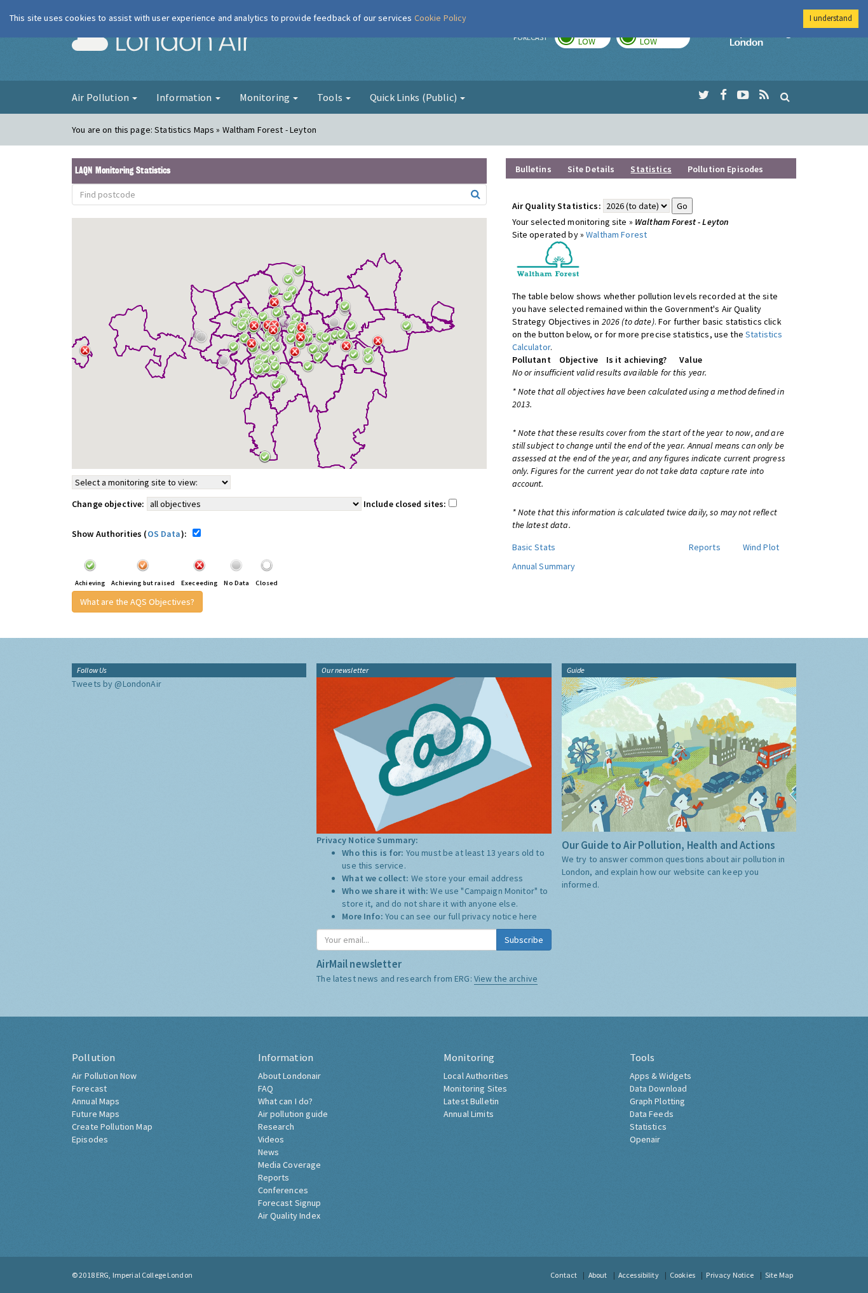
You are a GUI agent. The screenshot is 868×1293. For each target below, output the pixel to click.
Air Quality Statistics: (556, 206)
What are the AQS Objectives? (137, 601)
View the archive (506, 978)
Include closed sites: (406, 504)
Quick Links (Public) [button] (414, 97)
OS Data (164, 533)
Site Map (779, 1275)
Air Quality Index (289, 1215)
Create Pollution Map (112, 1126)
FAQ (265, 1088)
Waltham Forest (616, 234)
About (597, 1275)
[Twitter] (703, 95)
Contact (563, 1275)
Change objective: (108, 504)
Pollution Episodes (726, 169)
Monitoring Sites (475, 1088)
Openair (645, 1139)
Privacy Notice (730, 1275)
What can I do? (285, 1101)
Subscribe (524, 939)
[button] (301, 273)
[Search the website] (785, 96)
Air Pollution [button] (101, 97)
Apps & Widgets (661, 1075)
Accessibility (638, 1275)
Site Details (591, 169)
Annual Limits (469, 1114)
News (269, 1152)
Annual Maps (96, 1101)
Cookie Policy (440, 18)
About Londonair (290, 1075)
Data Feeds (652, 1114)
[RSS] (764, 95)
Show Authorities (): (131, 533)
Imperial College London (763, 42)
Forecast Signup (290, 1202)
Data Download (659, 1088)
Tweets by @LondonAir (116, 683)
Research (276, 1126)
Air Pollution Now (104, 1075)
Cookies (682, 1275)
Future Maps (96, 1114)
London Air (161, 42)
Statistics (648, 1126)
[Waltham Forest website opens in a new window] (548, 258)
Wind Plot (761, 547)
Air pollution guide (293, 1114)
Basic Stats (534, 547)
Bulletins (533, 169)
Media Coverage (290, 1164)
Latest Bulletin (471, 1101)
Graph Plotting (658, 1101)
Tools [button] (330, 97)
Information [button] (185, 97)
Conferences (283, 1190)
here (528, 916)
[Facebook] (723, 95)
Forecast (89, 1088)
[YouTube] (743, 95)
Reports (705, 547)
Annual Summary (544, 566)
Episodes (90, 1139)
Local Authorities (476, 1075)
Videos (271, 1139)
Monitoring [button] (266, 97)
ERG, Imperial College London (144, 1275)
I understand (831, 18)
